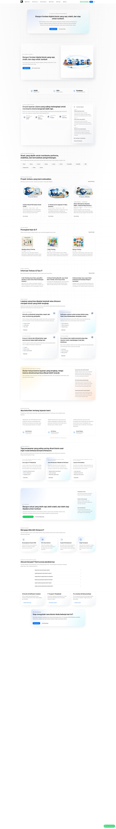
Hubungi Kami (36, 623)
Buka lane (25, 329)
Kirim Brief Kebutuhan (39, 516)
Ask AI (91, 1)
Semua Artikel (91, 273)
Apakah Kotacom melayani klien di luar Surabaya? (44, 576)
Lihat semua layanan (78, 140)
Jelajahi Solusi (53, 29)
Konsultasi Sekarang (29, 516)
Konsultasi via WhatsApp (80, 138)
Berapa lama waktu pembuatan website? (42, 570)
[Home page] (22, 1)
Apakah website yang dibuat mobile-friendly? (43, 582)
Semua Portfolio (91, 181)
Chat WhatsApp (45, 623)
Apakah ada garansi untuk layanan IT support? (43, 573)
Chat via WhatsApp (85, 1)
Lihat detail (25, 477)
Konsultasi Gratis (62, 29)
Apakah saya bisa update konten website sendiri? (44, 586)
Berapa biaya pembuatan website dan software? (44, 579)
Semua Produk (91, 232)
